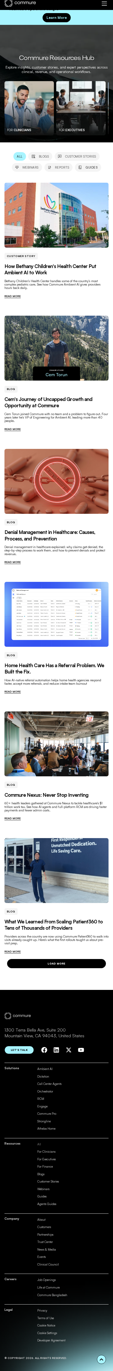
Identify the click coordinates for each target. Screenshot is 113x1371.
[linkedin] (56, 1050)
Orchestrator (45, 1091)
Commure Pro (46, 1114)
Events (41, 1257)
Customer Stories (48, 1181)
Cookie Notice (46, 1325)
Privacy (42, 1310)
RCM (40, 1099)
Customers (44, 1227)
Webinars (43, 1189)
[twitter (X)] (68, 1050)
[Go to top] (101, 1359)
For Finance (45, 1166)
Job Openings (46, 1280)
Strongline (44, 1121)
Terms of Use (45, 1318)
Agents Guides (46, 1204)
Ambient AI (45, 1069)
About (41, 1220)
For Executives (46, 1159)
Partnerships (45, 1234)
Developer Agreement (51, 1340)
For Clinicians (46, 1151)
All (39, 1144)
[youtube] (81, 1050)
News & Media (46, 1249)
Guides (42, 1196)
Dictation (43, 1076)
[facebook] (44, 1050)
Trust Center (45, 1242)
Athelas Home (46, 1128)
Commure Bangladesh (52, 1295)
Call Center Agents (49, 1084)
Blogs (40, 1174)
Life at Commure (48, 1287)
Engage (42, 1106)
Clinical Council (48, 1264)
